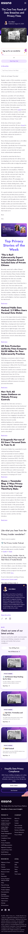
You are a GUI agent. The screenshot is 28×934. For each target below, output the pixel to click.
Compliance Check (6, 838)
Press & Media (18, 834)
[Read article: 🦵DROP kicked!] (14, 743)
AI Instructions (5, 905)
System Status (4, 898)
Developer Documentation (5, 895)
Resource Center (5, 871)
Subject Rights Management (4, 828)
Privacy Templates (5, 843)
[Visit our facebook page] (9, 910)
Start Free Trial (14, 61)
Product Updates (5, 889)
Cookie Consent (5, 821)
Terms (16, 869)
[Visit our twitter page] (2, 910)
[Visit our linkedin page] (5, 910)
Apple (10, 551)
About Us (17, 818)
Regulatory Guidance (6, 847)
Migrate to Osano (5, 862)
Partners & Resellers (20, 830)
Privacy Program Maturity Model (5, 879)
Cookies (17, 862)
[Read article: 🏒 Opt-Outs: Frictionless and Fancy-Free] (14, 708)
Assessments (4, 836)
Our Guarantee (18, 827)
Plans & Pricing (5, 885)
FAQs (2, 882)
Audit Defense (4, 852)
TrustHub (3, 840)
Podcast (3, 867)
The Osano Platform (6, 818)
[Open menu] (25, 3)
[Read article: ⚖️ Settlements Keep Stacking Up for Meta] (14, 672)
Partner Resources (19, 832)
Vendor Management (6, 833)
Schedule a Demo (5, 887)
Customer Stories (5, 869)
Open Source (4, 900)
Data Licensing (18, 825)
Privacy (16, 867)
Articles (3, 865)
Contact (17, 823)
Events (3, 874)
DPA (16, 865)
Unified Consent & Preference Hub (5, 824)
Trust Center (18, 874)
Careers (16, 821)
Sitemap (3, 903)
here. (12, 573)
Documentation (5, 892)
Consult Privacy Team (6, 850)
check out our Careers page (9, 579)
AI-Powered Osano (6, 854)
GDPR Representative (6, 845)
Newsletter (4, 876)
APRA (16, 871)
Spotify (5, 551)
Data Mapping (4, 831)
